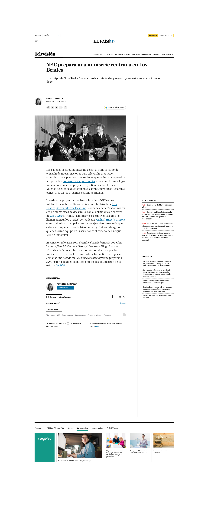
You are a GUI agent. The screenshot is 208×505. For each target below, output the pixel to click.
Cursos (70, 428)
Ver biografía (63, 288)
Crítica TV (156, 55)
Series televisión (67, 315)
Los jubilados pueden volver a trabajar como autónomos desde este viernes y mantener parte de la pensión (157, 289)
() (119, 219)
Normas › (123, 303)
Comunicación (146, 55)
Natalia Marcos (54, 99)
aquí (97, 326)
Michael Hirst (104, 219)
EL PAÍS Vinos (112, 428)
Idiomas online (97, 428)
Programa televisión (95, 315)
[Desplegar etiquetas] (124, 314)
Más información (52, 326)
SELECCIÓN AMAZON (55, 428)
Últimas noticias (167, 55)
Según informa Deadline (71, 208)
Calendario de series (122, 55)
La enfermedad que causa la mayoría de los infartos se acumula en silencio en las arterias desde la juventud (157, 236)
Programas (136, 55)
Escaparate (39, 428)
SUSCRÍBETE (153, 35)
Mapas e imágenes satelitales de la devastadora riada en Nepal (156, 282)
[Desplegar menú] (36, 41)
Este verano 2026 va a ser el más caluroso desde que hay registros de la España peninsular (157, 226)
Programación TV (99, 55)
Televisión (45, 54)
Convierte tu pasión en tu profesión (162, 452)
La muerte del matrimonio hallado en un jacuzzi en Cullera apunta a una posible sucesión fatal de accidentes (157, 264)
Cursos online (82, 428)
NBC (58, 315)
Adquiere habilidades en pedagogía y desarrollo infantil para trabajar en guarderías (114, 454)
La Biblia (61, 265)
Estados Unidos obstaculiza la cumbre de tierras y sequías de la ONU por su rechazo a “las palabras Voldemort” (157, 215)
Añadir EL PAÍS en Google (116, 107)
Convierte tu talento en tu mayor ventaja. (74, 461)
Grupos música (80, 315)
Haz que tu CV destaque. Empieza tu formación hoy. (139, 452)
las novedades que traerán (79, 181)
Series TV (110, 55)
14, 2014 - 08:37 (59, 101)
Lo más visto (147, 256)
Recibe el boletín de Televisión (60, 297)
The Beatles (50, 315)
